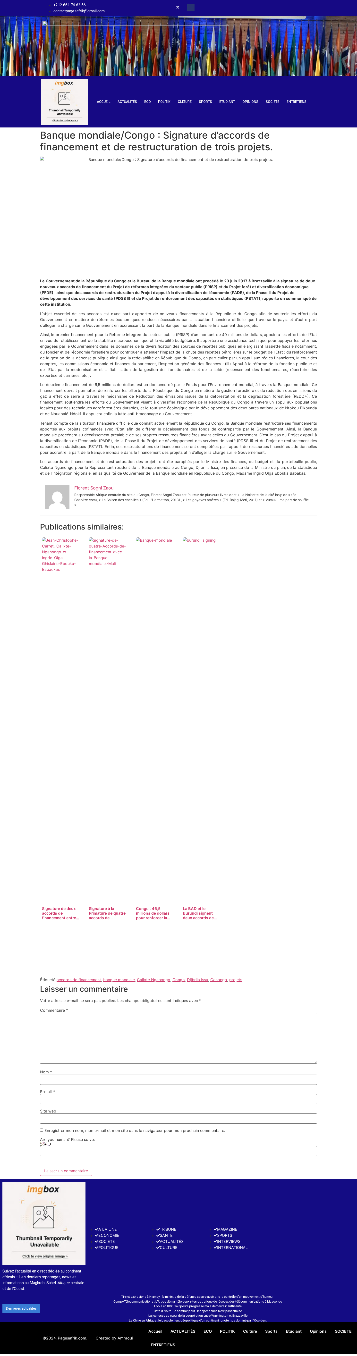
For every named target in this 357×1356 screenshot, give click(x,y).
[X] (178, 8)
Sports (205, 102)
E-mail (47, 1092)
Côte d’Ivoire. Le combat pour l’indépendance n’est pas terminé (198, 1311)
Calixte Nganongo (153, 979)
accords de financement (79, 979)
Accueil (103, 102)
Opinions (250, 102)
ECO (147, 102)
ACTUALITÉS (127, 102)
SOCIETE (272, 102)
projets (235, 979)
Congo (178, 979)
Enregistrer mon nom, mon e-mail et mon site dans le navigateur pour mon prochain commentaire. (134, 1130)
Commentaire (54, 1010)
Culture (185, 102)
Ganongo (218, 979)
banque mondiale (119, 979)
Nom (46, 1072)
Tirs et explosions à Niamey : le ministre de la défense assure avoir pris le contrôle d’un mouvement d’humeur (197, 1296)
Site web (48, 1111)
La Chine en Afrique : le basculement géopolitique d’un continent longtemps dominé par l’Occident (198, 1320)
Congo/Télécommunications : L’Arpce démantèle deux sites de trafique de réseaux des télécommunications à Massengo (197, 1301)
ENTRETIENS (296, 102)
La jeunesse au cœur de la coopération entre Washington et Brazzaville (197, 1315)
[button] (191, 7)
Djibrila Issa (197, 979)
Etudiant (227, 102)
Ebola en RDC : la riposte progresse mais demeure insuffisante (198, 1306)
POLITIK (164, 102)
